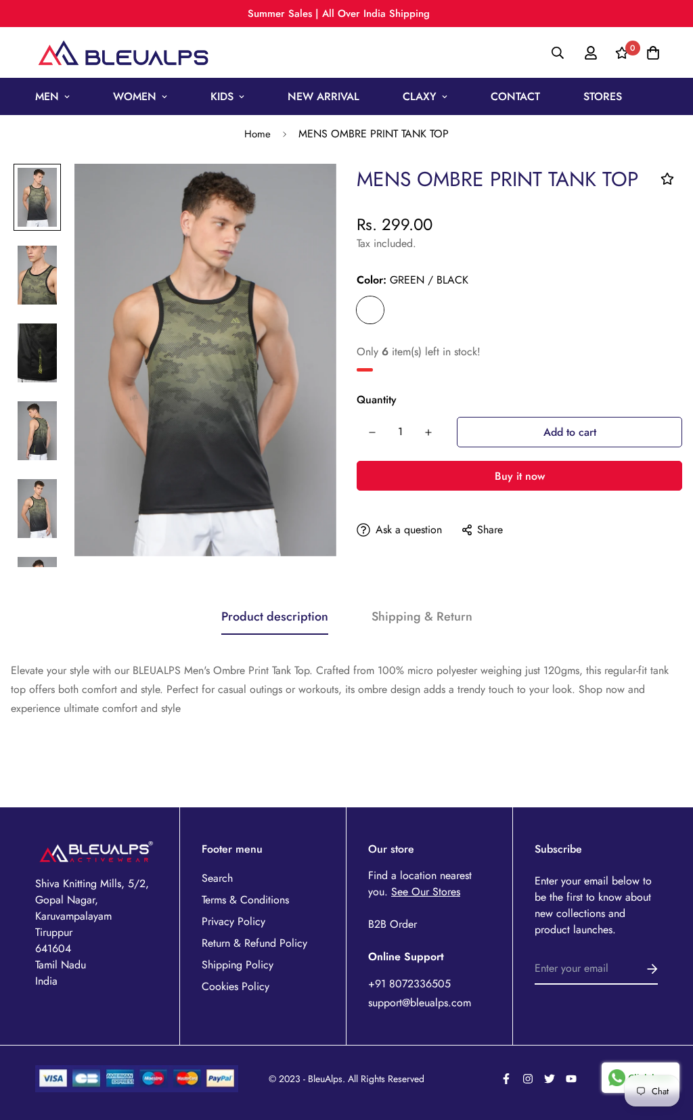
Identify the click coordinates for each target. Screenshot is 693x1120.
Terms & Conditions (245, 900)
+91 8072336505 (409, 983)
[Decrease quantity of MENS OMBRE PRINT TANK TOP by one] (371, 432)
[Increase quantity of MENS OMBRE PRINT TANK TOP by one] (428, 432)
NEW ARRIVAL (323, 96)
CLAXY (420, 96)
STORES (602, 96)
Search (217, 878)
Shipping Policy (237, 964)
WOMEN (134, 96)
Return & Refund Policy (254, 943)
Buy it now (520, 476)
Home (257, 134)
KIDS (221, 96)
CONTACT (515, 96)
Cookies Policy (235, 986)
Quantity (377, 399)
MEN (47, 96)
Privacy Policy (233, 921)
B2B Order (392, 924)
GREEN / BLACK (370, 309)
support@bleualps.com (419, 1002)
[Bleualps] (123, 52)
